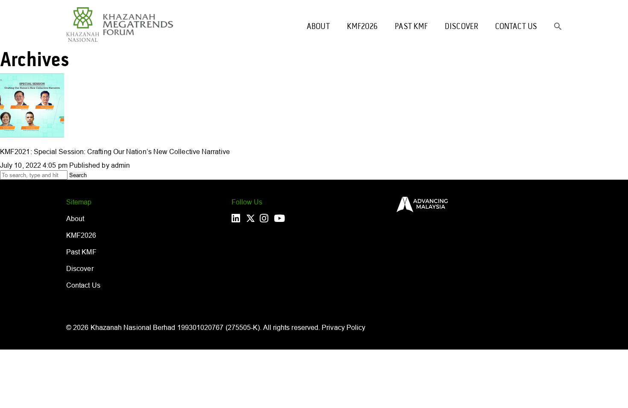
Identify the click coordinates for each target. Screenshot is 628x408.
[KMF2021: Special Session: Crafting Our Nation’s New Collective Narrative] (32, 135)
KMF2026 (362, 27)
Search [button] (78, 175)
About (318, 27)
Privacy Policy (343, 327)
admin (120, 165)
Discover (461, 27)
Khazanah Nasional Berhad (133, 327)
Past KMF (411, 27)
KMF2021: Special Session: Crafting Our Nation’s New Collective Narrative (115, 151)
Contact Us (516, 27)
